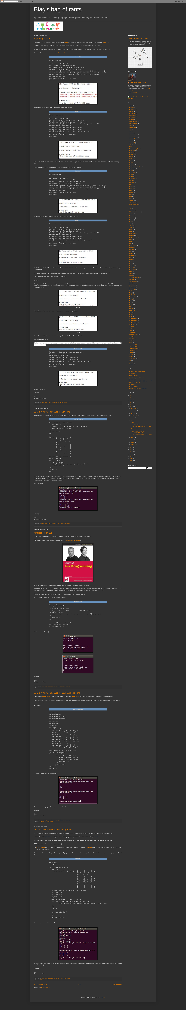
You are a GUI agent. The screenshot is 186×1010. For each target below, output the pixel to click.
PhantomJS (132, 285)
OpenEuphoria (46, 696)
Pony (97, 837)
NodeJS (131, 267)
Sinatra (131, 330)
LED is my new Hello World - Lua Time (52, 412)
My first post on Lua (43, 533)
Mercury (131, 247)
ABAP (130, 125)
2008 (131, 461)
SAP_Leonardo (133, 318)
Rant (130, 306)
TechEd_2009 (133, 346)
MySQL (131, 259)
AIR (130, 131)
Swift (130, 342)
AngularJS (132, 143)
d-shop (131, 176)
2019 (131, 397)
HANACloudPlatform (134, 212)
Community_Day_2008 (135, 166)
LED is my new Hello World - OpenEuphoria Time (57, 693)
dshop (131, 180)
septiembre (134, 415)
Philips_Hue (132, 287)
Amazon (131, 133)
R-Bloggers (132, 373)
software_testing (133, 334)
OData (131, 275)
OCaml (131, 273)
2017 (131, 402)
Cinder (131, 160)
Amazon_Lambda (134, 139)
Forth (130, 196)
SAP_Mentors (133, 320)
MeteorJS (131, 249)
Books (131, 156)
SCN (130, 328)
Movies (131, 257)
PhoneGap (132, 289)
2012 (131, 451)
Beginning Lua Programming (72, 540)
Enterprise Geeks (133, 379)
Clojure (131, 162)
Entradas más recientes (40, 984)
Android (131, 141)
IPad (130, 222)
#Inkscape (132, 115)
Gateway (131, 200)
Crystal (131, 174)
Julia (130, 227)
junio (132, 422)
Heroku (131, 216)
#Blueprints (132, 109)
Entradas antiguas (117, 984)
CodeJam (131, 164)
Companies (132, 168)
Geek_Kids (132, 202)
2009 (131, 458)
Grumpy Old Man (133, 386)
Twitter (131, 352)
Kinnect (131, 229)
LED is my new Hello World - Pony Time (52, 829)
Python (131, 301)
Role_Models (132, 310)
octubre (133, 413)
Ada (130, 129)
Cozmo (131, 170)
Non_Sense (132, 269)
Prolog (131, 299)
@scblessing (48, 837)
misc (130, 251)
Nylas (130, 271)
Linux (130, 241)
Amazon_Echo (133, 137)
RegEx (131, 308)
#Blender (131, 107)
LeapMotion (132, 233)
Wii (130, 360)
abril (132, 440)
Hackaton (131, 210)
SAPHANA (132, 324)
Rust (130, 314)
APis (130, 145)
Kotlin (130, 231)
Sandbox (89, 847)
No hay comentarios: (65, 523)
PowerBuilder (132, 297)
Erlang (131, 186)
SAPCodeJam (133, 322)
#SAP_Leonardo (133, 121)
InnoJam (131, 220)
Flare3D (131, 192)
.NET (130, 105)
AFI (64, 53)
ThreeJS (131, 350)
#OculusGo (132, 117)
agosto (133, 418)
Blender (131, 152)
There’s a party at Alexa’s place (138, 38)
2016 (131, 404)
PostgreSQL (132, 295)
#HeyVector (132, 113)
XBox (130, 362)
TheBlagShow (133, 348)
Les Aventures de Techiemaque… (138, 388)
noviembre (134, 411)
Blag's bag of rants (58, 9)
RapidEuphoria (75, 696)
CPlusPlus (132, 172)
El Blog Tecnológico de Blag (136, 377)
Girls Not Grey (57, 53)
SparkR (105, 42)
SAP (130, 316)
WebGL (131, 356)
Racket (131, 305)
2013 (131, 449)
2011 (131, 454)
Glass (130, 206)
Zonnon (131, 364)
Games (131, 198)
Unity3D (131, 354)
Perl (130, 283)
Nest (130, 261)
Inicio (79, 984)
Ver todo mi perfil (132, 92)
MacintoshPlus (133, 245)
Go (130, 208)
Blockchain (132, 154)
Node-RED (132, 265)
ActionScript (132, 127)
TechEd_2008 (133, 344)
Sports (131, 336)
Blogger (102, 997)
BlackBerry (132, 150)
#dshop (131, 111)
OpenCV (131, 279)
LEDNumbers (43, 525)
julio (132, 420)
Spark (66, 42)
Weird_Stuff (132, 358)
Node (130, 263)
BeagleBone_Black (134, 149)
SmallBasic (132, 332)
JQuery (131, 225)
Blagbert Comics (133, 375)
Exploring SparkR (42, 38)
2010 (131, 456)
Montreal (131, 255)
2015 (131, 406)
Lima (130, 239)
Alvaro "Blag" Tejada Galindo (138, 82)
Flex (130, 194)
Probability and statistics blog (137, 371)
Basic (130, 146)
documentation (40, 847)
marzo (133, 442)
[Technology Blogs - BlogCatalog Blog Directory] (140, 98)
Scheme (131, 326)
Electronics (132, 182)
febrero (133, 444)
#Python (131, 119)
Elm (130, 184)
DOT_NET (132, 178)
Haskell (131, 214)
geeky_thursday (133, 204)
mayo (132, 437)
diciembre (133, 408)
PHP (130, 291)
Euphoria (131, 188)
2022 (131, 395)
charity (131, 158)
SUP (130, 340)
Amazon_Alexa (133, 135)
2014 (131, 447)
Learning (131, 235)
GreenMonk (132, 384)
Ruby (130, 312)
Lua (47, 525)
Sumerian (131, 338)
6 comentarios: (64, 402)
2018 (131, 400)
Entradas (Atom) (45, 987)
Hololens (131, 218)
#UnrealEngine (133, 123)
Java (130, 224)
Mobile (131, 253)
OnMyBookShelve (134, 277)
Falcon (131, 190)
